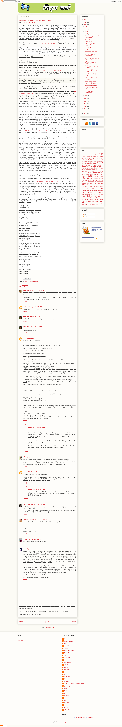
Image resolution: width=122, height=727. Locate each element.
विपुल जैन (66, 700)
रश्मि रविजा (98, 178)
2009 (85, 103)
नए (86, 169)
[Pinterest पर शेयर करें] (30, 279)
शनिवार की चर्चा (84, 181)
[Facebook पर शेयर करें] (28, 279)
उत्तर (26, 424)
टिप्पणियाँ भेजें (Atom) (50, 627)
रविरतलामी (85, 178)
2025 (85, 19)
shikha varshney (28, 504)
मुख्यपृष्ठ (47, 621)
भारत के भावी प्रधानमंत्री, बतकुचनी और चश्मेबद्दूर (90, 82)
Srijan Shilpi (67, 657)
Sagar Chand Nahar (69, 650)
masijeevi (85, 199)
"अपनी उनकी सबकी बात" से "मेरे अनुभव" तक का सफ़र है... (91, 87)
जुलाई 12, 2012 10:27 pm (35, 539)
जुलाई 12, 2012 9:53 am (35, 457)
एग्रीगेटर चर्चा (97, 158)
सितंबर (87, 31)
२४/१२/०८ (93, 154)
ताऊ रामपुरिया (96, 168)
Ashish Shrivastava (69, 638)
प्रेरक (102, 172)
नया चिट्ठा (89, 169)
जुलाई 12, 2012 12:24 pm (39, 427)
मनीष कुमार (96, 174)
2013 (85, 22)
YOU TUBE (96, 204)
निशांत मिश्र (26, 281)
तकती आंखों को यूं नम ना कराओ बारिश (90, 91)
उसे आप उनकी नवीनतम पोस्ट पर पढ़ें (47, 43)
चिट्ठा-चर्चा (93, 163)
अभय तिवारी (96, 156)
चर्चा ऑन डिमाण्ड (90, 161)
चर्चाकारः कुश (96, 161)
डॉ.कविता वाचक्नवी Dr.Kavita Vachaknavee (74, 683)
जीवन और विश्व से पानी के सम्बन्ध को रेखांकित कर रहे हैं (46, 181)
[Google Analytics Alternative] (3, 726)
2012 (85, 24)
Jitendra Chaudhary (69, 641)
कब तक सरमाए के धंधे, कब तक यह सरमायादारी (92, 58)
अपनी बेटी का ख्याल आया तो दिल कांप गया (91, 55)
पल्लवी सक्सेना (87, 171)
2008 (85, 106)
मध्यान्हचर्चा (91, 174)
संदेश (85, 214)
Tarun (89, 204)
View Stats (20, 640)
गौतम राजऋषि (67, 679)
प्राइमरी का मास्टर (96, 172)
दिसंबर (86, 26)
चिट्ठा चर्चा (86, 163)
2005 (85, 113)
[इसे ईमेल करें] (23, 279)
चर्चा (86, 161)
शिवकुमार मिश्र (91, 182)
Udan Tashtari (67, 664)
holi (95, 196)
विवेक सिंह (100, 180)
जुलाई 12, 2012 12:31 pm (39, 489)
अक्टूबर (87, 29)
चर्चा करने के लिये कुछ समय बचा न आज (91, 62)
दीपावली (83, 169)
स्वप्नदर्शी (25, 549)
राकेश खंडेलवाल (67, 698)
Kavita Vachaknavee (95, 198)
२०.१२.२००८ (84, 154)
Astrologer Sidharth (28, 519)
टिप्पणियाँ (86, 217)
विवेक (96, 180)
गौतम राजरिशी (100, 159)
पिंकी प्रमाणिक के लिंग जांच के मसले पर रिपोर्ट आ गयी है (52, 70)
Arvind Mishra (27, 306)
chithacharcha (86, 191)
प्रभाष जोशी (93, 171)
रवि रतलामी (25, 457)
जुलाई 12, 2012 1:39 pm (39, 504)
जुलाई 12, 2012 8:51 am (32, 338)
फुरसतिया (87, 174)
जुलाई (86, 34)
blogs (88, 188)
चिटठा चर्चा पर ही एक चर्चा (91, 52)
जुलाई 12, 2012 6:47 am (38, 290)
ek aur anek (92, 194)
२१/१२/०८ (89, 154)
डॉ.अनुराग (88, 168)
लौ (88, 180)
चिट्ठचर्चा (101, 161)
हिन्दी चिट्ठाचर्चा (90, 186)
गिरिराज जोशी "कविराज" (91, 159)
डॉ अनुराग (88, 166)
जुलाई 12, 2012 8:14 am (36, 326)
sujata (85, 204)
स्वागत (94, 184)
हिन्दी (83, 186)
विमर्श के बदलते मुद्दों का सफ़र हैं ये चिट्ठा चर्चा (91, 36)
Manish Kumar (68, 646)
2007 (85, 108)
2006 (85, 111)
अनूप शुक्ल (25, 539)
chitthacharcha (87, 192)
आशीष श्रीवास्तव (85, 158)
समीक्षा (88, 183)
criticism (100, 192)
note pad (84, 201)
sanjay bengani (96, 203)
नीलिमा (83, 171)
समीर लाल (92, 183)
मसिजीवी (90, 176)
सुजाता (83, 184)
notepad (88, 201)
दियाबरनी (101, 168)
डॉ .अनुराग (93, 166)
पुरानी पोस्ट (73, 621)
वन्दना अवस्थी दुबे (27, 290)
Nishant (30, 427)
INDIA (98, 196)
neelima (91, 199)
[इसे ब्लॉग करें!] (25, 279)
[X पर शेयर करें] (27, 279)
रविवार (91, 178)
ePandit (66, 707)
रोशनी (102, 178)
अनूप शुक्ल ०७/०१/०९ (90, 156)
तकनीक (92, 168)
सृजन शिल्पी (87, 184)
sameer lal (88, 203)
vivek (93, 204)
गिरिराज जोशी (67, 676)
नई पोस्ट (21, 621)
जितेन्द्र (83, 165)
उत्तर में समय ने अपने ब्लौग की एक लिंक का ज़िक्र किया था (34, 130)
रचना (24, 338)
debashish (85, 194)
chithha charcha (97, 191)
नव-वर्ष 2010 (94, 169)
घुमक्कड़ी (83, 161)
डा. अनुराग (94, 165)
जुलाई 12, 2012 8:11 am (36, 316)
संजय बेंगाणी (84, 183)
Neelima (66, 648)
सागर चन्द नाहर (99, 183)
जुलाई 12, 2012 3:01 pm (41, 519)
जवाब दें (25, 301)
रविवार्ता (94, 178)
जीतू (86, 165)
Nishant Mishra (34, 281)
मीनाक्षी (96, 176)
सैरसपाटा (91, 184)
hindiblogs (90, 196)
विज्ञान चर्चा (92, 180)
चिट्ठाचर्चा (100, 163)
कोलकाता (84, 159)
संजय (96, 181)
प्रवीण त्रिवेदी (67, 686)
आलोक (101, 156)
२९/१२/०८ (97, 154)
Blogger (84, 188)
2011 (85, 99)
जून (86, 95)
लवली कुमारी (84, 180)
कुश (102, 158)
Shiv (65, 655)
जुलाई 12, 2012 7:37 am (38, 306)
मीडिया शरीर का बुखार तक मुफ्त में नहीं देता (91, 40)
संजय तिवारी (100, 182)
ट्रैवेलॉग (89, 165)
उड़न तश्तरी (91, 158)
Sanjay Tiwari (67, 653)
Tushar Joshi (67, 662)
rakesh (92, 201)
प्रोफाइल (83, 174)
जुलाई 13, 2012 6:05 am (34, 549)
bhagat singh (99, 186)
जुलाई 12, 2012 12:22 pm (32, 472)
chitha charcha (96, 188)
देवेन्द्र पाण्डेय (26, 316)
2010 (85, 101)
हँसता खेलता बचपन (99, 184)
